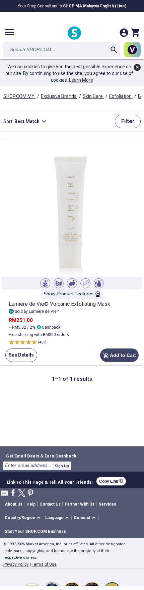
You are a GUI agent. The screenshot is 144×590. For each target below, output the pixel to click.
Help (30, 504)
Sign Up (62, 466)
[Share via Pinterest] (30, 493)
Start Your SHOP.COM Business (35, 531)
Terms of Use (44, 564)
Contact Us (50, 504)
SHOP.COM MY (19, 96)
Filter (128, 121)
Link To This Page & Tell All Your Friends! (50, 481)
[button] (23, 518)
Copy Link (111, 481)
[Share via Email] (4, 495)
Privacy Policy (16, 564)
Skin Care (93, 96)
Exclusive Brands (59, 96)
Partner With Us (79, 504)
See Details (19, 357)
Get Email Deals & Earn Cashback (41, 455)
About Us (13, 504)
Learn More (81, 80)
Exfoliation (121, 96)
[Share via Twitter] (21, 493)
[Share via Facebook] (13, 493)
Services (107, 504)
